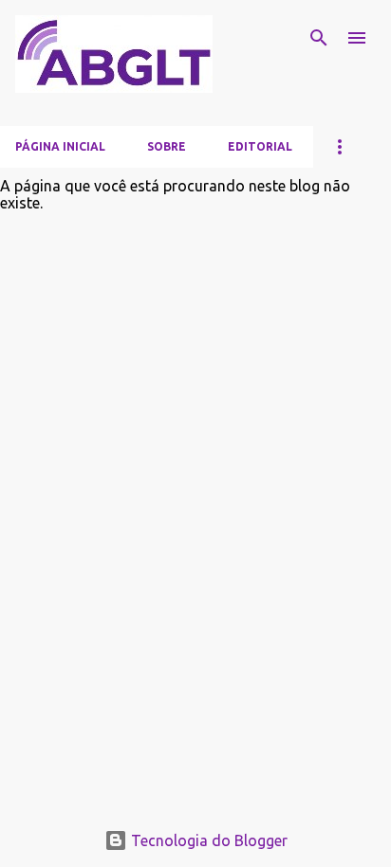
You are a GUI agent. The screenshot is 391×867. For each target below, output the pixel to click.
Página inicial (60, 146)
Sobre (166, 146)
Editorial (260, 146)
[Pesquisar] (318, 38)
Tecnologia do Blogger (207, 840)
